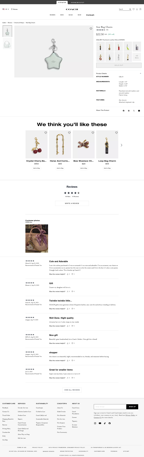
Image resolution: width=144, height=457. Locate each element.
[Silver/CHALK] (118, 57)
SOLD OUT (119, 65)
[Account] (137, 9)
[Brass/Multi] (100, 57)
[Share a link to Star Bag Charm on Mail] (139, 110)
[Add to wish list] (91, 28)
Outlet (4, 22)
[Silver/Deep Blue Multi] (109, 57)
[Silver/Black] (137, 47)
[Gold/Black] (127, 57)
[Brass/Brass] (109, 47)
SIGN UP (132, 406)
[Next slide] (123, 145)
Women (10, 22)
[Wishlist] (133, 9)
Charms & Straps (19, 22)
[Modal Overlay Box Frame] (112, 433)
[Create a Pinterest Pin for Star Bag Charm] (128, 110)
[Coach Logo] (72, 9)
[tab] (62, 2)
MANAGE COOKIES (48, 451)
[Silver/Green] (127, 47)
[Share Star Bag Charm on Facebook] (123, 110)
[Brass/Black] (100, 47)
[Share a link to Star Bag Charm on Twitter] (134, 110)
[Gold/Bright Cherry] (118, 47)
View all (28, 222)
